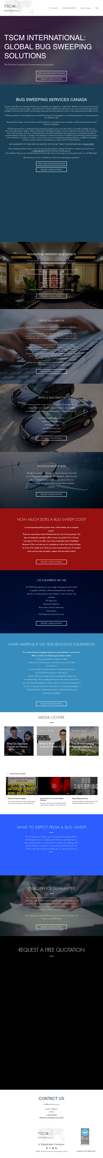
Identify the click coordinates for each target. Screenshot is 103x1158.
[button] (16, 774)
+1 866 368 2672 (38, 151)
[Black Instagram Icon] (47, 1148)
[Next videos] (100, 785)
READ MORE (88, 144)
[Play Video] (22, 786)
